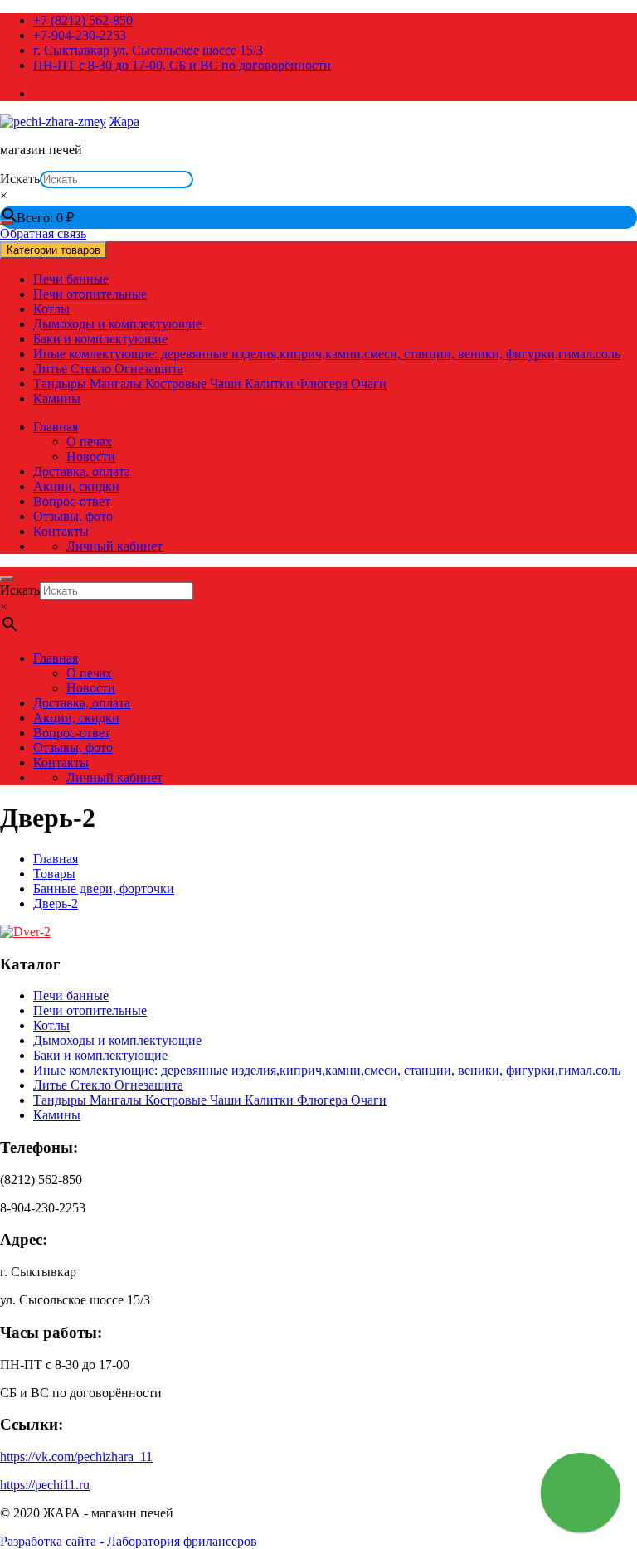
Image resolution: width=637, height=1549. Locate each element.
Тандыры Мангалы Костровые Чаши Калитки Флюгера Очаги (210, 383)
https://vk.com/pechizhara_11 (76, 1456)
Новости (90, 456)
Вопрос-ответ (71, 501)
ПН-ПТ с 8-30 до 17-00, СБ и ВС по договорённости (182, 65)
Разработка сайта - (52, 1541)
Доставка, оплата (81, 471)
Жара (124, 121)
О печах (89, 442)
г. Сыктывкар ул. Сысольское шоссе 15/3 (148, 50)
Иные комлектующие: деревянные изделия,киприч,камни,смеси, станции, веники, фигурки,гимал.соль (326, 354)
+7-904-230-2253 (79, 35)
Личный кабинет (114, 546)
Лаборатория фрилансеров (182, 1541)
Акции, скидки (76, 486)
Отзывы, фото (73, 516)
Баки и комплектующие (100, 339)
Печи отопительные (90, 294)
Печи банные (71, 279)
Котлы (51, 309)
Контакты (61, 531)
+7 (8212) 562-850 (83, 20)
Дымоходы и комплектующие (117, 324)
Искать (20, 179)
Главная (55, 427)
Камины (56, 398)
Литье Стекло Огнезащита (108, 369)
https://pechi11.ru (45, 1485)
